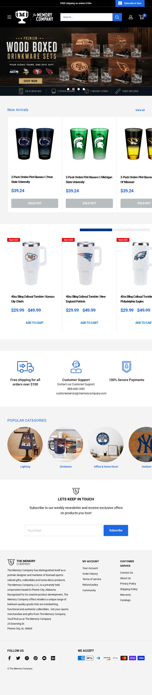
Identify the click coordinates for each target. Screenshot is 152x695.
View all (140, 92)
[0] (141, 17)
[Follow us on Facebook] (9, 640)
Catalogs (125, 582)
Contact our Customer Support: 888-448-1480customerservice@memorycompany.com (76, 371)
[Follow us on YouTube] (44, 640)
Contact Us (126, 554)
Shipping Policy (129, 571)
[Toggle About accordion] (38, 544)
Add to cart (35, 305)
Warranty (125, 576)
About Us (125, 560)
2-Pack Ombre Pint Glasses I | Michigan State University (89, 162)
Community (89, 572)
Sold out (35, 185)
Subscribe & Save (132, 3)
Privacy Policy (128, 565)
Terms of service (91, 561)
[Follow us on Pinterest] (36, 640)
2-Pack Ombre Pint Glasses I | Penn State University (32, 161)
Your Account (90, 550)
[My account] (131, 17)
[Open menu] (9, 17)
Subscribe (116, 512)
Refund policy (90, 566)
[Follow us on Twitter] (18, 640)
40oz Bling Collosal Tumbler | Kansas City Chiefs (32, 281)
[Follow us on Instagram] (27, 640)
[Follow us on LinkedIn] (53, 640)
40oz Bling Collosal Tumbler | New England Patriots (85, 281)
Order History (90, 555)
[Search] (117, 17)
